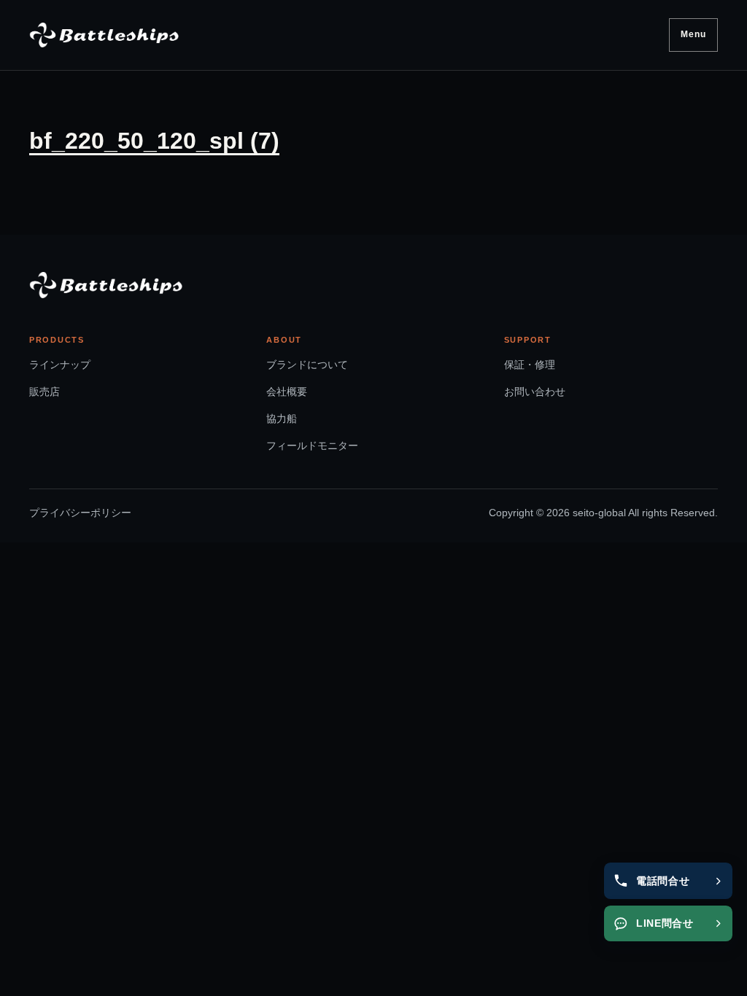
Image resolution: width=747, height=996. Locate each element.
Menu (694, 34)
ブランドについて (307, 364)
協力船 (281, 418)
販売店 (44, 391)
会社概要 (286, 391)
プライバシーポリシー (80, 512)
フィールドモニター (312, 445)
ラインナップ (59, 364)
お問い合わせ (534, 391)
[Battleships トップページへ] (104, 34)
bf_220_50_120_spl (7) (154, 141)
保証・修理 (529, 364)
